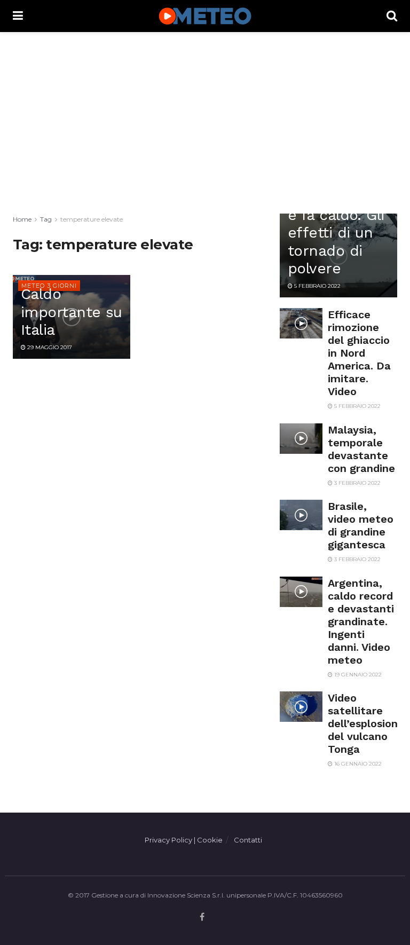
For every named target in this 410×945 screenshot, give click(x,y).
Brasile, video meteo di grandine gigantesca (360, 525)
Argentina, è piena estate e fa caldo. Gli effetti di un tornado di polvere (336, 223)
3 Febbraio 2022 (357, 482)
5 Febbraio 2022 (317, 285)
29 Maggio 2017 (49, 347)
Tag (46, 219)
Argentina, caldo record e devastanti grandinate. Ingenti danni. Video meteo (361, 621)
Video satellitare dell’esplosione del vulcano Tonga (366, 723)
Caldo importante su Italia (71, 311)
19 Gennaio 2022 (357, 674)
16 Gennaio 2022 (357, 763)
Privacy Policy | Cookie (184, 840)
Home (22, 219)
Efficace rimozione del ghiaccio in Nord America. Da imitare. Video (359, 353)
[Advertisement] (205, 123)
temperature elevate (91, 219)
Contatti (248, 840)
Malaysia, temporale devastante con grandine (361, 449)
